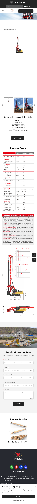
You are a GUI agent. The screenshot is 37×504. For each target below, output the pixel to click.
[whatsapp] (12, 467)
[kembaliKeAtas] (34, 260)
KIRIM (18, 404)
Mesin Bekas (12, 29)
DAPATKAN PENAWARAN (26, 11)
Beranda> (6, 29)
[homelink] (12, 11)
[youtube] (16, 467)
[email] (34, 255)
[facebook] (21, 467)
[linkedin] (25, 467)
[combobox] (6, 377)
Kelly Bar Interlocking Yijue (18, 442)
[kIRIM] (21, 6)
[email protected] (20, 2)
